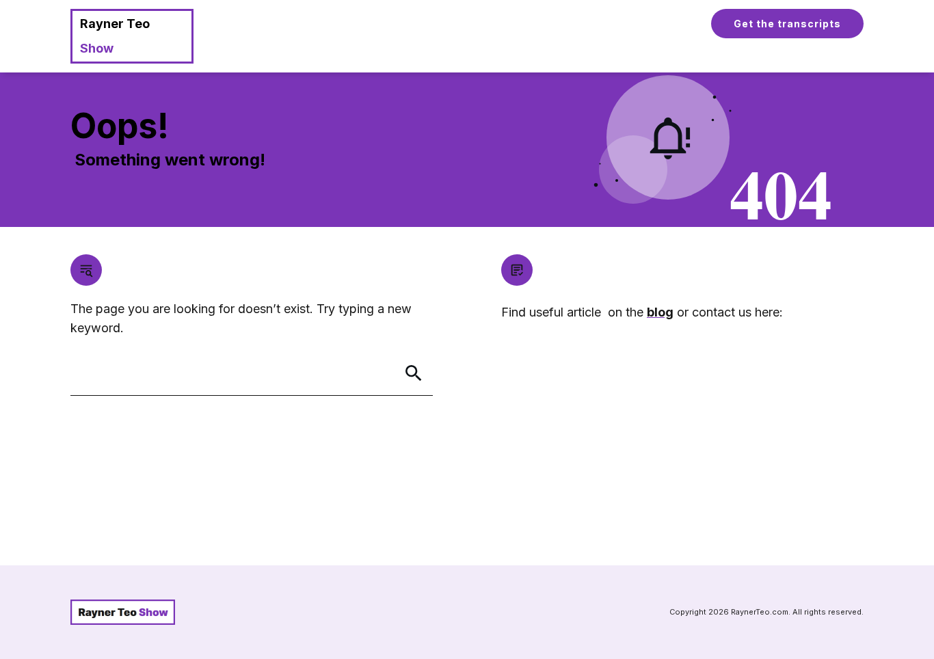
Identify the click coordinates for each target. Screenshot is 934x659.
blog (660, 312)
